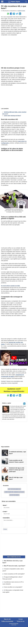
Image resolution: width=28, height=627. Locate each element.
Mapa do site (7, 619)
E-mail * (5, 511)
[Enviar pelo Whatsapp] (8, 14)
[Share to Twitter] (17, 14)
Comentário (6, 517)
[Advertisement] (14, 51)
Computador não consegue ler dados (14, 492)
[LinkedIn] (24, 404)
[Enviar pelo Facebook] (11, 14)
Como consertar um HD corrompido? (14, 574)
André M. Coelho (21, 10)
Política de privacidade (7, 621)
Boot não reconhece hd (14, 489)
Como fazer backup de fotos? (12, 115)
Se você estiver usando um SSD (10, 285)
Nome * (5, 505)
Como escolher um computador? (13, 587)
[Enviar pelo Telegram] (14, 14)
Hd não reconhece (14, 495)
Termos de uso (20, 621)
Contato (21, 619)
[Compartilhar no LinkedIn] (20, 14)
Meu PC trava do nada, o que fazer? (14, 565)
